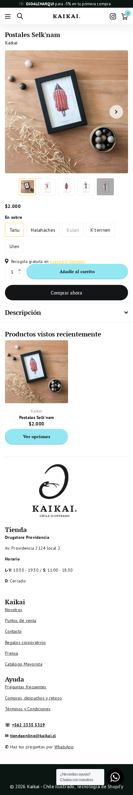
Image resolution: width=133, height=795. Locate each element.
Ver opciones (36, 436)
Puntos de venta (20, 620)
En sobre (13, 217)
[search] (20, 16)
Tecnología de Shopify (99, 786)
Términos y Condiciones (27, 709)
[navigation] (27, 186)
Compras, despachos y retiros (33, 698)
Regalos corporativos (25, 642)
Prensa (11, 653)
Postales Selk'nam (36, 417)
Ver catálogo (8, 16)
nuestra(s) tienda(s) (67, 261)
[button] (21, 266)
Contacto (13, 631)
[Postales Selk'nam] (36, 371)
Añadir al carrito (77, 271)
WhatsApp (64, 747)
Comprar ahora (66, 293)
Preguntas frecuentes (25, 687)
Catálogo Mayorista (23, 664)
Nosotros (13, 609)
